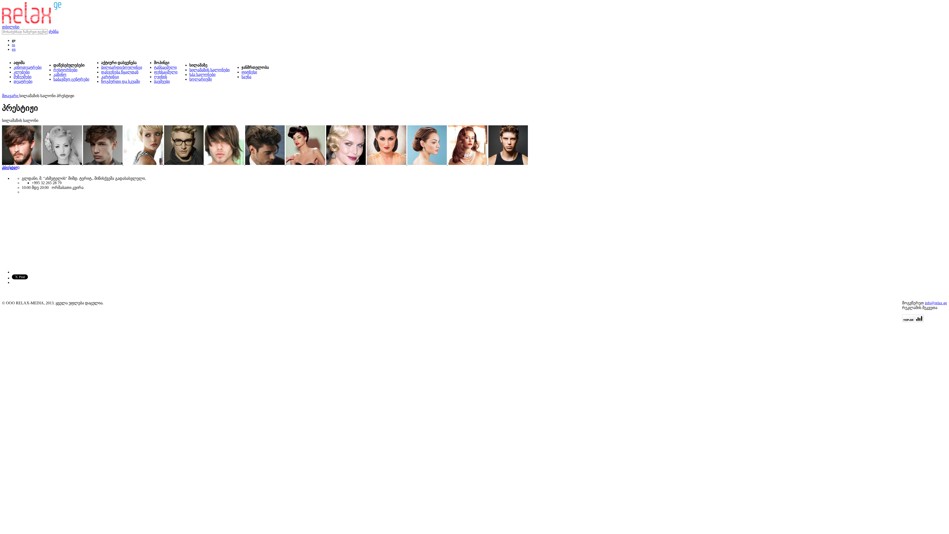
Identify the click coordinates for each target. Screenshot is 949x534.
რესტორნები (65, 70)
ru (13, 45)
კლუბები (22, 72)
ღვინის (160, 77)
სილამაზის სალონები (209, 70)
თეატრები (23, 81)
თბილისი (10, 27)
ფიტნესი (249, 72)
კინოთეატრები (28, 67)
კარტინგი (110, 77)
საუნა (246, 77)
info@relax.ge (936, 303)
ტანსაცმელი (165, 67)
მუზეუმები (22, 77)
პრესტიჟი (11, 167)
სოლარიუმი (200, 79)
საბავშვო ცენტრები (71, 79)
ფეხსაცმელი (165, 72)
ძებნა (54, 31)
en (14, 49)
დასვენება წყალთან (119, 72)
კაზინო (59, 74)
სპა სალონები (202, 74)
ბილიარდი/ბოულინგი (121, 67)
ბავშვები (162, 81)
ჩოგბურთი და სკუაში (120, 81)
